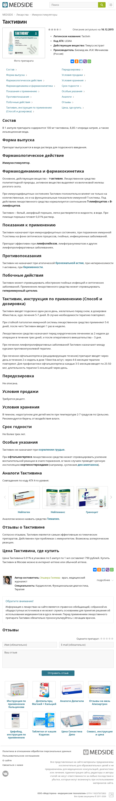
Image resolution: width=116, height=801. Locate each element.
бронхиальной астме (69, 263)
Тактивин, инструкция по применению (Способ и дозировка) (29, 109)
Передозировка (71, 69)
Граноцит (92, 512)
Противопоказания (17, 96)
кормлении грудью (51, 449)
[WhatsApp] (89, 61)
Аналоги (67, 96)
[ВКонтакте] (72, 61)
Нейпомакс (58, 512)
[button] (111, 497)
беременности (33, 267)
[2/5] (52, 29)
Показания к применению (21, 91)
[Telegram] (81, 61)
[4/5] (57, 29)
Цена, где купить (71, 107)
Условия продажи (72, 75)
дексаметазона (88, 464)
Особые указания (72, 91)
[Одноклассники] (76, 61)
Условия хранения (73, 80)
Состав (10, 69)
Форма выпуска (15, 75)
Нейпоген (24, 512)
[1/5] (49, 29)
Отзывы (66, 102)
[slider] (107, 638)
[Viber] (85, 61)
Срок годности (70, 85)
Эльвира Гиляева (50, 577)
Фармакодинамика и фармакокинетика (29, 85)
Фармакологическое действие (24, 80)
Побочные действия (18, 102)
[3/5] (54, 29)
